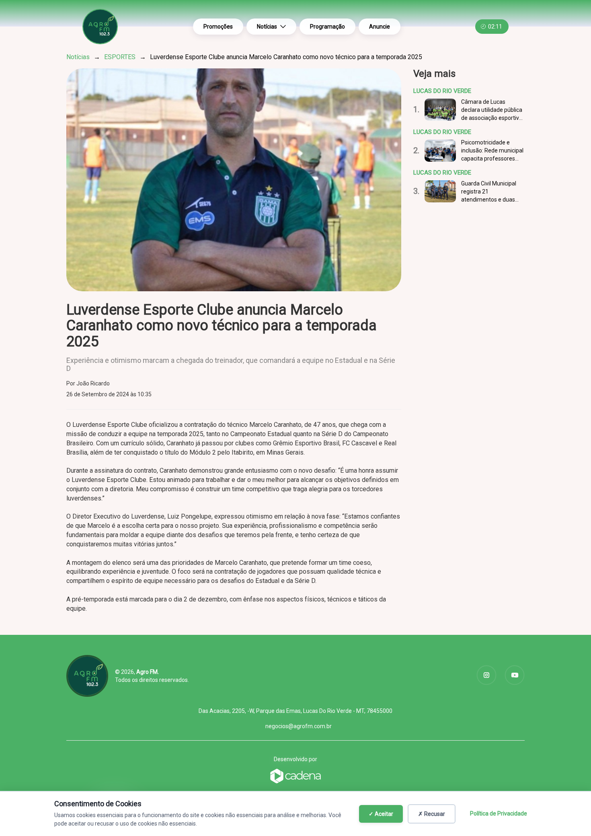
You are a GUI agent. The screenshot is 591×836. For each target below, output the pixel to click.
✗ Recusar (431, 814)
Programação (327, 26)
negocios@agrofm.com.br (298, 726)
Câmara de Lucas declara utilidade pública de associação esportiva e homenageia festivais (491, 110)
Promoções (218, 26)
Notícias (267, 26)
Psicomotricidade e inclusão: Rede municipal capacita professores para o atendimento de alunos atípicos (492, 151)
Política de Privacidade (498, 813)
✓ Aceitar (381, 814)
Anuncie (379, 26)
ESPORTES (119, 57)
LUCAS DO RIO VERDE (442, 91)
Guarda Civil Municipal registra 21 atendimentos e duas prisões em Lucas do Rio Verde (491, 192)
